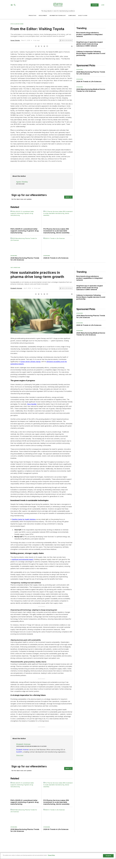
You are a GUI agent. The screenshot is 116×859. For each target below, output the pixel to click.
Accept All (108, 855)
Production (32, 15)
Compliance (72, 15)
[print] (72, 46)
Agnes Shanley (15, 40)
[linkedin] (38, 46)
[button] (11, 5)
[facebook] (36, 46)
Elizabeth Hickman (16, 288)
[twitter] (41, 46)
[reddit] (44, 46)
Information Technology (58, 15)
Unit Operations (15, 267)
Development (43, 15)
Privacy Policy (51, 855)
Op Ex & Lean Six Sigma (16, 23)
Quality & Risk (82, 15)
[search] (14, 5)
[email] (47, 46)
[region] (58, 856)
